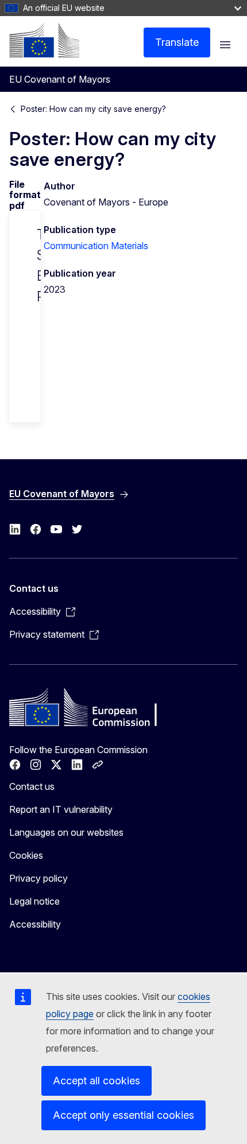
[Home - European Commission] (44, 40)
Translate (177, 42)
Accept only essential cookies (123, 1115)
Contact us (32, 786)
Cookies (26, 855)
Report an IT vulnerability (61, 809)
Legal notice (34, 901)
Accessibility (35, 924)
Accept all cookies (96, 1081)
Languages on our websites (66, 832)
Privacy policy (38, 878)
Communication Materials (96, 245)
